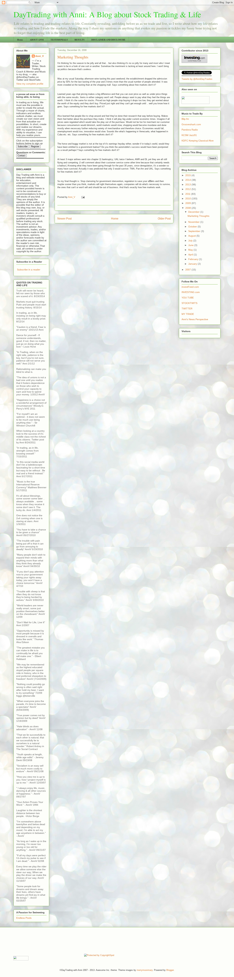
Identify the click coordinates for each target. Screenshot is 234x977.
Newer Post (64, 218)
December (194, 211)
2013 (188, 184)
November (194, 222)
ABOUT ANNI (37, 39)
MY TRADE (188, 314)
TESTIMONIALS (59, 39)
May (191, 249)
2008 (188, 208)
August (192, 235)
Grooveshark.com (191, 124)
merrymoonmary (145, 970)
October (193, 226)
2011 (188, 194)
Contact (21, 155)
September (194, 231)
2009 (188, 203)
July (190, 240)
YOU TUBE (188, 297)
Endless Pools (24, 918)
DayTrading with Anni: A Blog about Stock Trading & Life (107, 14)
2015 (188, 175)
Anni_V (39, 56)
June (191, 245)
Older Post (164, 218)
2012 (188, 189)
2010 (188, 198)
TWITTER (187, 308)
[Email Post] (82, 197)
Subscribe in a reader (28, 269)
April (191, 254)
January (193, 263)
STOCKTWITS (189, 303)
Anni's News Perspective (195, 319)
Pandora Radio (190, 129)
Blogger (170, 970)
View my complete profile (29, 83)
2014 (188, 180)
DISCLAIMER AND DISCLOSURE (108, 39)
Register (35, 146)
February (193, 259)
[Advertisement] (75, 940)
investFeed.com (190, 286)
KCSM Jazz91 (189, 135)
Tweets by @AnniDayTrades (197, 79)
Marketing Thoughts (198, 216)
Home (20, 39)
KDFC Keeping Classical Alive (198, 140)
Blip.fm (185, 119)
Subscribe (23, 146)
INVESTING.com (191, 292)
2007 (188, 269)
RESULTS (79, 39)
